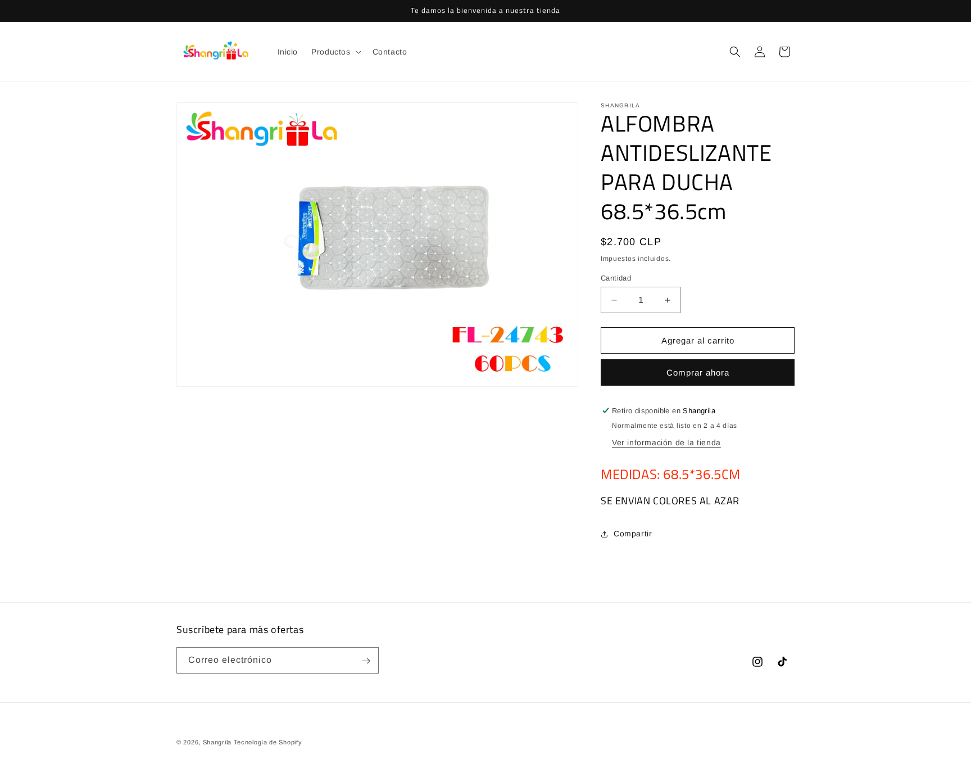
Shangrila (217, 742)
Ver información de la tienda (666, 442)
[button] (335, 52)
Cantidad (616, 278)
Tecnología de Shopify (268, 742)
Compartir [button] (633, 533)
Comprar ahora (697, 372)
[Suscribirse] (365, 661)
